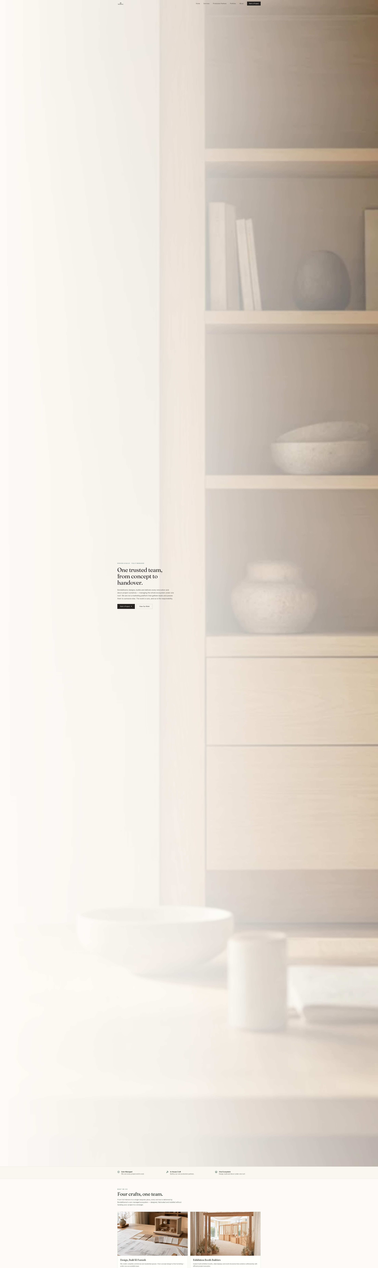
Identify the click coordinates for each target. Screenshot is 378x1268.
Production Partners (220, 3)
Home (198, 3)
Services (206, 3)
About (241, 3)
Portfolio (233, 3)
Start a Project (254, 3)
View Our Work (144, 606)
